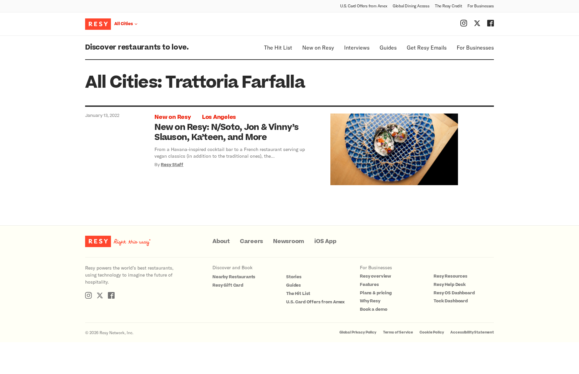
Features (369, 285)
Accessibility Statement (472, 332)
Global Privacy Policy (357, 332)
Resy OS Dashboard (454, 293)
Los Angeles (219, 117)
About (221, 241)
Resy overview (375, 276)
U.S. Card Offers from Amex (363, 5)
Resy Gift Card (227, 285)
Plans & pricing (376, 293)
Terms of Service (398, 332)
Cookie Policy (432, 332)
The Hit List (278, 47)
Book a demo (373, 309)
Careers (251, 241)
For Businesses (480, 5)
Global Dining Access (411, 5)
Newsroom (288, 241)
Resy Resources (450, 276)
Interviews (357, 47)
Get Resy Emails (427, 47)
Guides (388, 47)
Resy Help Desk (450, 285)
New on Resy (318, 47)
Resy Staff (172, 165)
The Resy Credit (448, 5)
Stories (294, 277)
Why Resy (370, 301)
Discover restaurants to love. (137, 47)
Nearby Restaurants (233, 277)
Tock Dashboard (451, 301)
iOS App (325, 241)
